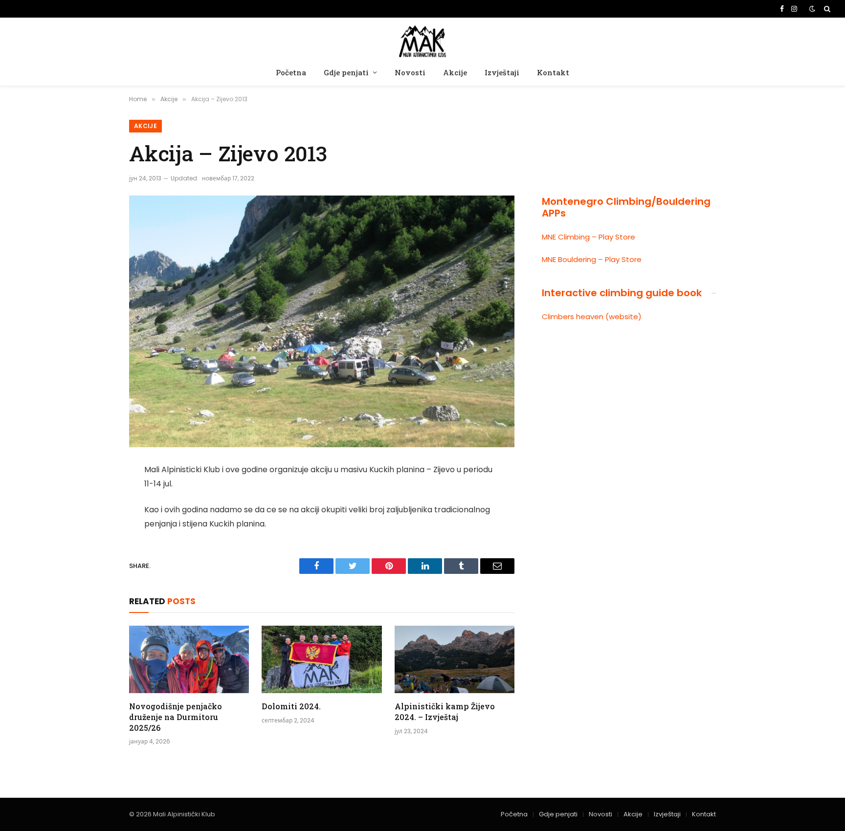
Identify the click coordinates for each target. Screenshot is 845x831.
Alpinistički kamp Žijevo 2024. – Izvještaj (445, 711)
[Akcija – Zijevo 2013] (321, 321)
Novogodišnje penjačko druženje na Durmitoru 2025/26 (175, 717)
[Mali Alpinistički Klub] (422, 40)
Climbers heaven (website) (592, 316)
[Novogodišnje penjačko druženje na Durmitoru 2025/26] (189, 659)
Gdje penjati (346, 72)
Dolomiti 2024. (291, 706)
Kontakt (553, 72)
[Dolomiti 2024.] (321, 659)
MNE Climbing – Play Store (588, 237)
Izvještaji (502, 72)
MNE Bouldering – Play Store (592, 259)
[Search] (826, 9)
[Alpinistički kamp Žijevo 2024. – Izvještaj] (454, 659)
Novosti (410, 72)
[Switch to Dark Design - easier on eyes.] (812, 8)
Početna (291, 72)
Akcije (455, 72)
